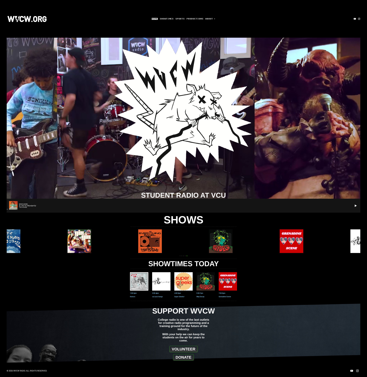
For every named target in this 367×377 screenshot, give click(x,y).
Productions (194, 19)
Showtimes (166, 19)
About (209, 19)
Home (155, 19)
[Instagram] (359, 19)
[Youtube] (355, 19)
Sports (180, 19)
